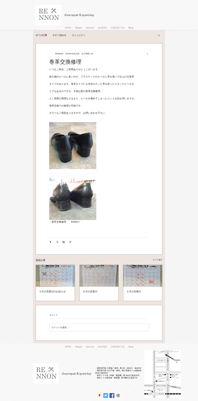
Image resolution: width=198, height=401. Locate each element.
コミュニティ (78, 35)
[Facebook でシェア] (50, 242)
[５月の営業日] (142, 276)
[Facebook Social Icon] (112, 395)
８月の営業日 (90, 291)
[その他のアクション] (147, 53)
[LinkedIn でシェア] (63, 242)
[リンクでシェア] (70, 242)
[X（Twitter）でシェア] (57, 242)
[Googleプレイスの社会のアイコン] (99, 395)
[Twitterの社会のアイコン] (105, 395)
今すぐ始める (59, 35)
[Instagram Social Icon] (118, 395)
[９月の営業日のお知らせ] (55, 276)
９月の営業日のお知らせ (52, 291)
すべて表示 (157, 260)
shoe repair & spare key (79, 15)
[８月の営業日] (99, 276)
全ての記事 (41, 35)
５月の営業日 (133, 291)
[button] (159, 35)
